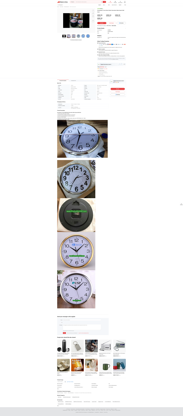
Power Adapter (111, 387)
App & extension (114, 4)
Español (72, 410)
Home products (59, 385)
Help (108, 4)
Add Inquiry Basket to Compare (76, 39)
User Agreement (97, 412)
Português (75, 410)
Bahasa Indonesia (118, 410)
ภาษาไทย (107, 410)
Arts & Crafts (61, 6)
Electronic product (60, 383)
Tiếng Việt (113, 410)
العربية (96, 410)
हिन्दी (104, 410)
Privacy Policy (105, 412)
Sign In (99, 76)
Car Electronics (59, 387)
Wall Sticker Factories (68, 401)
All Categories (60, 4)
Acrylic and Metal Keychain (113, 385)
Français (79, 410)
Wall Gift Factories (60, 401)
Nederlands (93, 410)
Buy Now (117, 88)
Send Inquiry (118, 91)
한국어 (99, 410)
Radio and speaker (94, 387)
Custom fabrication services (78, 387)
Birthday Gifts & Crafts (75, 397)
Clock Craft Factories (87, 401)
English (69, 410)
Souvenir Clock (94, 401)
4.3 (114, 82)
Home (58, 6)
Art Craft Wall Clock (108, 401)
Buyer (104, 4)
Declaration (101, 412)
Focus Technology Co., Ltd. (85, 412)
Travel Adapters (94, 383)
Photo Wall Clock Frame (116, 401)
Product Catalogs (70, 381)
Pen (109, 383)
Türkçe (110, 410)
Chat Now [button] (118, 94)
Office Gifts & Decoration (66, 397)
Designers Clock (100, 401)
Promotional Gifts (66, 6)
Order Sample (114, 25)
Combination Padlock (95, 385)
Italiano (87, 410)
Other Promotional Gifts (73, 6)
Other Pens (59, 397)
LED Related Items (77, 385)
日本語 (102, 410)
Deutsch (90, 410)
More (58, 405)
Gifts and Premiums (77, 383)
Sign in (125, 2)
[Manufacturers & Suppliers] (62, 2)
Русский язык (83, 410)
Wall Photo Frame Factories (78, 401)
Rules (125, 4)
